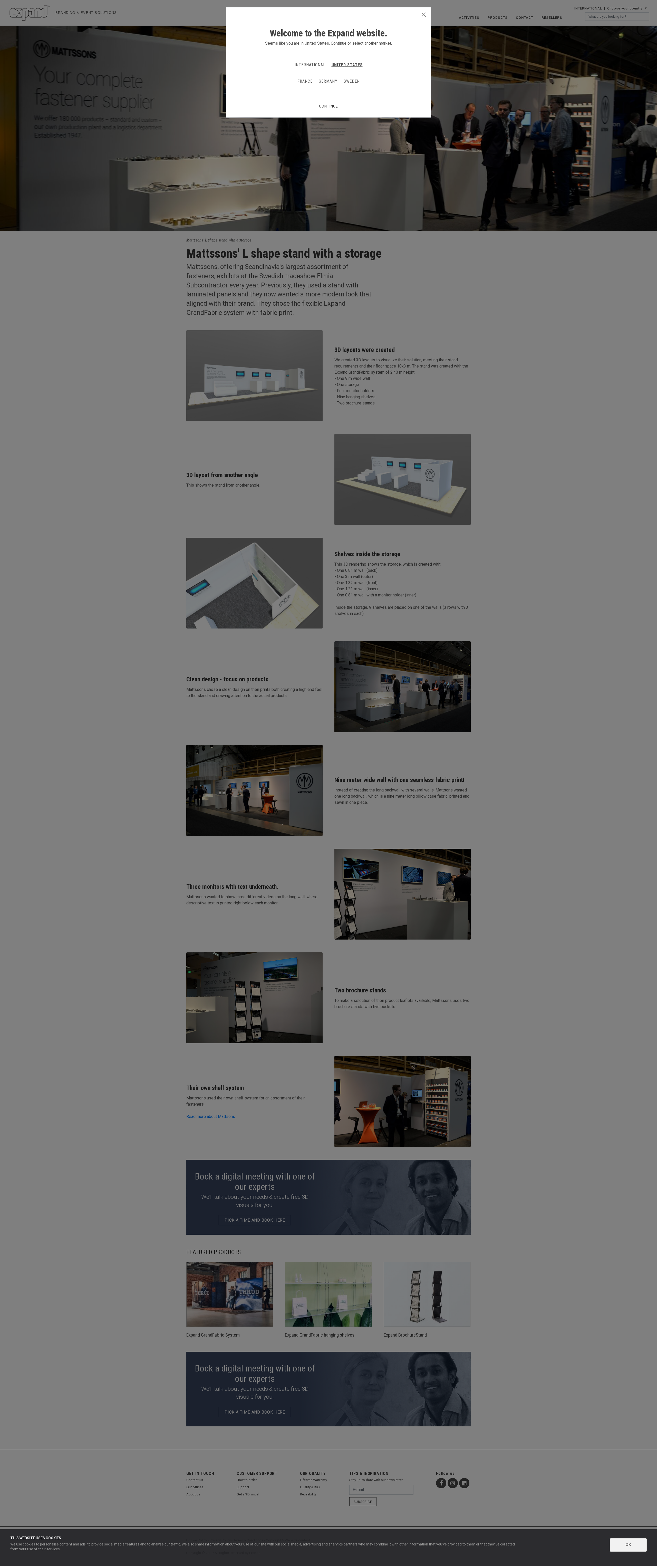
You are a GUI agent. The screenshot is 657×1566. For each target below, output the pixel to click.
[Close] (424, 14)
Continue (328, 106)
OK (628, 1544)
